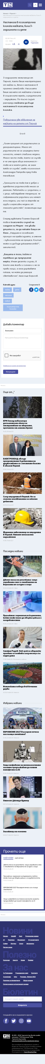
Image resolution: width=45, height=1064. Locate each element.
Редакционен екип (22, 973)
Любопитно (30, 944)
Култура (13, 944)
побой (7, 301)
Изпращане (10, 372)
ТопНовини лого (8, 4)
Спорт (21, 944)
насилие (8, 295)
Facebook (6, 1021)
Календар (6, 960)
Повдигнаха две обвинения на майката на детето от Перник (20, 121)
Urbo (15, 977)
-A (19, 44)
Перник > (13, 13)
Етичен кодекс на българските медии (15, 984)
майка (7, 289)
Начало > (6, 13)
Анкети (15, 960)
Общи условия (28, 980)
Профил (30, 960)
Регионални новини (31, 936)
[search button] (30, 5)
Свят (20, 936)
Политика (11, 940)
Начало (5, 936)
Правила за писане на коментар (14, 366)
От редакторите (33, 940)
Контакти (34, 973)
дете (17, 289)
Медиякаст (21, 940)
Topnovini (6, 1036)
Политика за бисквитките (11, 980)
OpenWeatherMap (30, 1052)
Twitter (13, 1021)
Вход (35, 5)
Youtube (29, 1021)
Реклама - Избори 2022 (28, 977)
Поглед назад (7, 947)
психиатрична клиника (13, 307)
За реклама (7, 977)
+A (13, 44)
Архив (23, 960)
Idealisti (13, 936)
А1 (4, 940)
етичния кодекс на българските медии (25, 1041)
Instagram (21, 1021)
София (5, 944)
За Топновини (7, 973)
